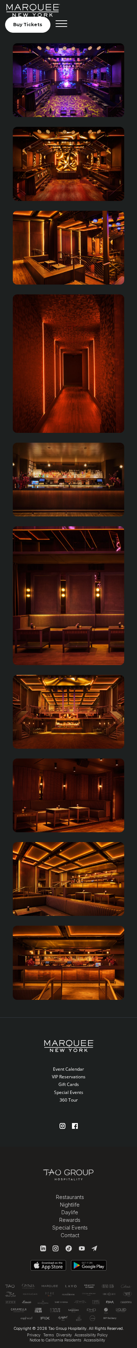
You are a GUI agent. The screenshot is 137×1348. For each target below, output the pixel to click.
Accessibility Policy (91, 1335)
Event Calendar (68, 1069)
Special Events (68, 1092)
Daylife (69, 1212)
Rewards (69, 1220)
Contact (70, 1235)
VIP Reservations (68, 1077)
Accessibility (94, 1340)
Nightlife (70, 1205)
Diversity (64, 1335)
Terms (48, 1335)
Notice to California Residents (55, 1340)
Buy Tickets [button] (27, 24)
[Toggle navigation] (61, 24)
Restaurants (70, 1197)
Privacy (34, 1335)
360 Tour (69, 1100)
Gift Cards (68, 1084)
